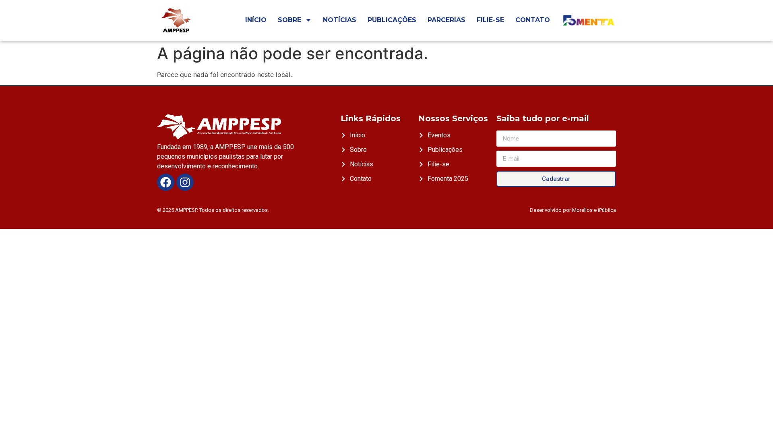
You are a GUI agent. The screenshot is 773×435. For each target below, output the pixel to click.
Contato (532, 20)
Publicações (392, 20)
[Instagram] (185, 182)
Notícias (339, 20)
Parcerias (446, 20)
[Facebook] (165, 182)
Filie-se (490, 20)
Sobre (289, 20)
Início (256, 20)
